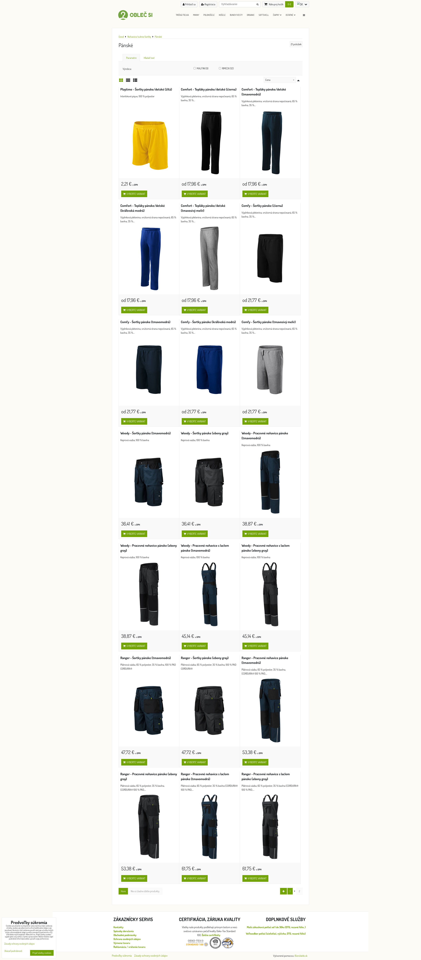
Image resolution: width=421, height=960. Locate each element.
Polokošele (209, 14)
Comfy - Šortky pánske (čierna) (262, 206)
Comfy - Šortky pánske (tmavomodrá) (145, 322)
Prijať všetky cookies (41, 952)
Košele (222, 14)
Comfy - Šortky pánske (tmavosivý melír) (269, 322)
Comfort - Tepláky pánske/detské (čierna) (208, 89)
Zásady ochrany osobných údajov (151, 955)
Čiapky (276, 14)
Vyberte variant (135, 193)
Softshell (264, 14)
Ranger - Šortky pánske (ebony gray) (205, 658)
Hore (123, 891)
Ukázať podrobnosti (13, 951)
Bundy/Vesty (236, 14)
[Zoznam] (128, 81)
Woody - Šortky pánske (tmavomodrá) (145, 433)
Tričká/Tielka (182, 14)
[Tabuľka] (135, 81)
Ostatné (289, 14)
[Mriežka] (121, 81)
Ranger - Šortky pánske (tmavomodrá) (145, 658)
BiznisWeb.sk (301, 955)
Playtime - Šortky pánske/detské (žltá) (146, 89)
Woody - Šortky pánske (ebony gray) (204, 433)
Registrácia (209, 4)
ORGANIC (250, 14)
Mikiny (196, 14)
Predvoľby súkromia (122, 955)
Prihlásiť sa (190, 4)
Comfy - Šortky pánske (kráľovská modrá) (208, 322)
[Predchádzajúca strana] (283, 891)
